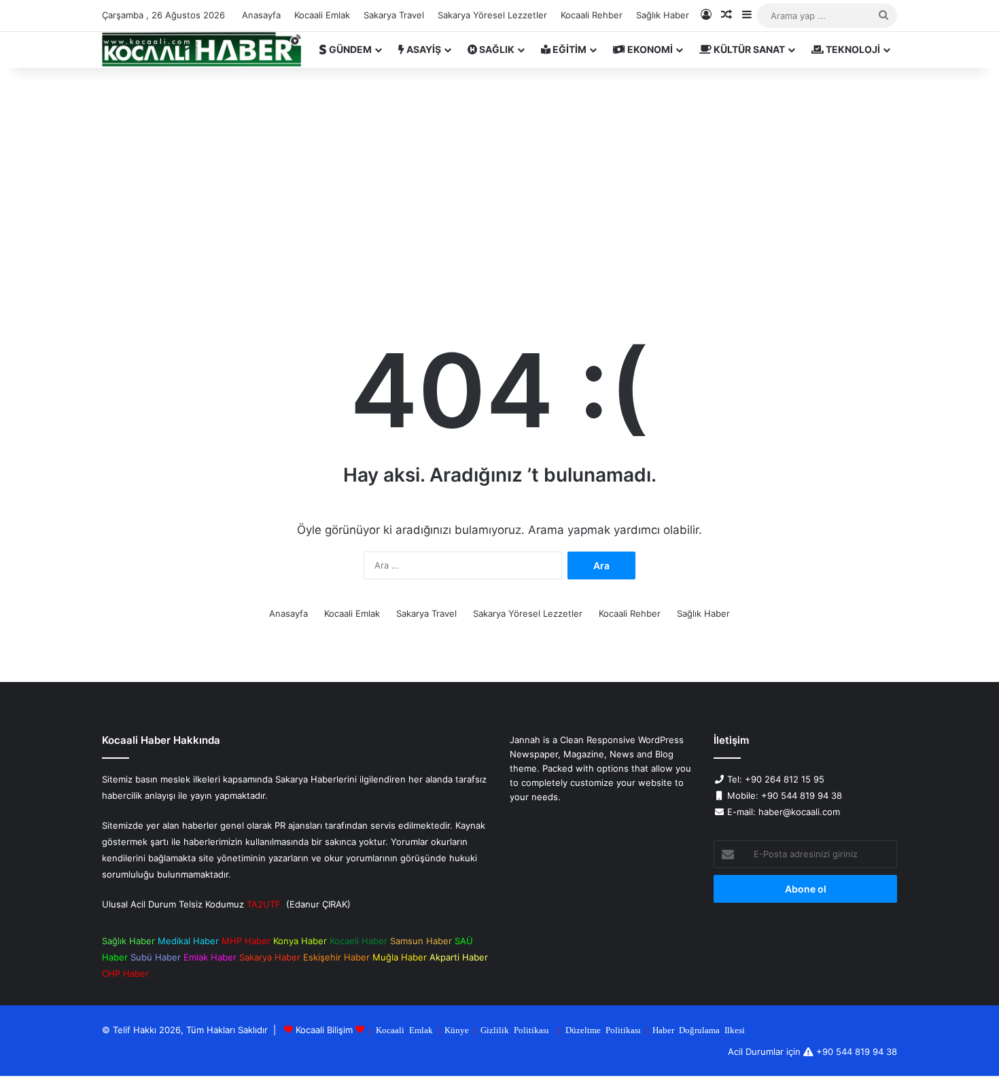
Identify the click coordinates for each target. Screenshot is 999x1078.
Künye (456, 1029)
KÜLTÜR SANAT (748, 49)
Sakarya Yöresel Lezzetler (492, 15)
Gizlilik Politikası (514, 1029)
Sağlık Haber (662, 15)
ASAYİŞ (422, 49)
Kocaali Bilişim (324, 1029)
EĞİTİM (568, 49)
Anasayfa (261, 15)
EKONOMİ (649, 49)
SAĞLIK (495, 49)
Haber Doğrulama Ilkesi (698, 1029)
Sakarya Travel (394, 15)
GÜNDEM (349, 49)
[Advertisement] (499, 183)
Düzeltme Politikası (603, 1029)
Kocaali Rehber (592, 15)
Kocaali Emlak (322, 15)
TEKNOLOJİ (852, 49)
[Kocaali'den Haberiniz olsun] (201, 49)
